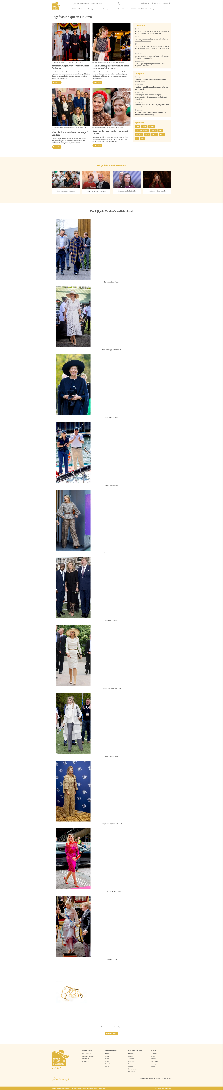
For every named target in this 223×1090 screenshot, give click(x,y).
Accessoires (85, 1061)
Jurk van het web (111, 959)
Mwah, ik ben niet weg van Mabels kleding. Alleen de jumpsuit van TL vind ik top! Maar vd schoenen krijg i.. (152, 48)
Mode (147, 134)
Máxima (81, 9)
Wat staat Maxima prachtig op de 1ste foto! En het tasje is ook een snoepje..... (151, 40)
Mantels (130, 1066)
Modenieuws (61, 62)
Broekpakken (132, 1053)
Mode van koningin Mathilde (96, 191)
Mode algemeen (86, 1053)
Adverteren (154, 3)
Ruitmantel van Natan (111, 282)
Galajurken (131, 1058)
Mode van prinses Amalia (157, 191)
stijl (137, 138)
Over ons (163, 1078)
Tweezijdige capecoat (111, 417)
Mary (160, 131)
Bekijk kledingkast (111, 1033)
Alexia (107, 1058)
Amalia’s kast (142, 9)
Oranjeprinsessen (93, 9)
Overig (152, 9)
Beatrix (107, 1053)
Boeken (157, 1078)
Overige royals (108, 9)
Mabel (107, 1066)
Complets (130, 1056)
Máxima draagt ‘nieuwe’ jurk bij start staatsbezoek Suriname (111, 67)
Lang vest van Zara (111, 756)
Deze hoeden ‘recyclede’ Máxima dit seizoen (110, 132)
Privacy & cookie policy (99, 1088)
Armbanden (154, 1061)
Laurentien (108, 1064)
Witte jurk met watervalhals (111, 688)
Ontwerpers (72, 127)
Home (74, 9)
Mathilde (139, 134)
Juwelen (133, 9)
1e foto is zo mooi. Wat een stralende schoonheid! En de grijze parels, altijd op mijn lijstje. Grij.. (152, 32)
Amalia (144, 127)
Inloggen (165, 3)
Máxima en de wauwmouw (111, 553)
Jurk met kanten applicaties (111, 891)
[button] (119, 3)
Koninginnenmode (59, 127)
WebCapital (168, 1088)
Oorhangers (154, 1064)
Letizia (153, 131)
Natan (162, 134)
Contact (168, 1078)
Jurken (130, 1064)
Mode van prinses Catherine (66, 191)
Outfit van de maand (88, 1056)
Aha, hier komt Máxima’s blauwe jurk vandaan (70, 133)
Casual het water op (111, 485)
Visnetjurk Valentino (111, 621)
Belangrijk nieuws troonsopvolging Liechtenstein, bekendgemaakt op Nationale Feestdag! (151, 97)
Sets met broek (132, 1069)
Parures (153, 1066)
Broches (153, 1058)
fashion (152, 127)
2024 (137, 127)
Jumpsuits (131, 1061)
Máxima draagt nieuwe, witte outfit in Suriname (70, 67)
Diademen (154, 1053)
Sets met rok (131, 1071)
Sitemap (89, 1088)
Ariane (107, 1061)
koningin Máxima (142, 131)
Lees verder (56, 82)
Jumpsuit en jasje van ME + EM (111, 824)
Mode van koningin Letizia (127, 191)
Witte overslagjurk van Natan (111, 350)
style (142, 138)
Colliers (153, 1056)
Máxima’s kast (121, 9)
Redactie (144, 3)
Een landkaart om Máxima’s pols (111, 1027)
